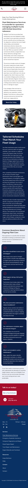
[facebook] (4, 427)
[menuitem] (14, 435)
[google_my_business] (7, 427)
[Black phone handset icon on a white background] (2, 9)
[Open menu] (25, 9)
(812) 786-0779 (12, 400)
